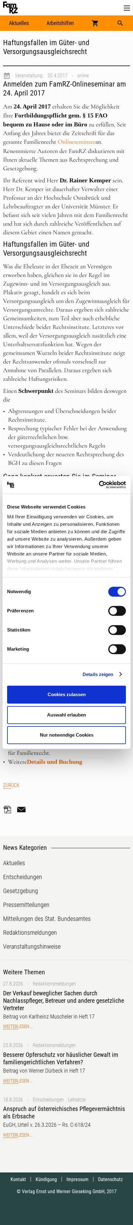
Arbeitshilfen (60, 23)
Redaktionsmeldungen (54, 984)
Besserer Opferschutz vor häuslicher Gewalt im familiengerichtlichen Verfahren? (60, 1058)
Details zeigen (98, 674)
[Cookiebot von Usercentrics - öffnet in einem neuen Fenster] (99, 485)
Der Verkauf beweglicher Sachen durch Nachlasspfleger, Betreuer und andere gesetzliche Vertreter (63, 1000)
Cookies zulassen (67, 694)
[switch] (117, 611)
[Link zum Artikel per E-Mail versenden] (23, 809)
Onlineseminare (76, 142)
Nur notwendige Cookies (66, 735)
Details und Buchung (54, 761)
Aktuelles (19, 23)
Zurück (11, 785)
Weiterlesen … (17, 1026)
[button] (127, 8)
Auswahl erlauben (66, 714)
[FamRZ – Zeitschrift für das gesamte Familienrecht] (10, 8)
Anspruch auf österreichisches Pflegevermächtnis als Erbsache (64, 1112)
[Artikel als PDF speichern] (9, 809)
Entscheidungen (48, 1100)
